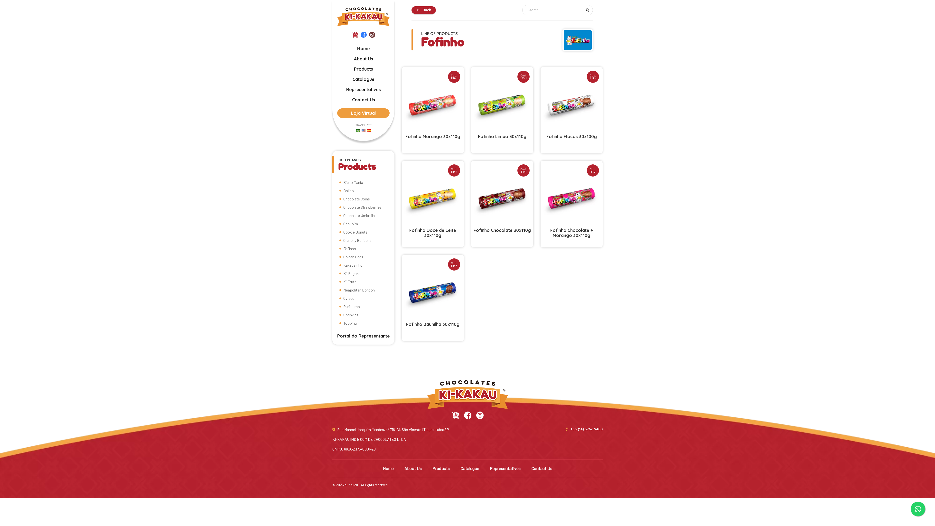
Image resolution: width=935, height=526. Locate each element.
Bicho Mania (353, 182)
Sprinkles (350, 314)
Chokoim (350, 223)
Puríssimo (351, 306)
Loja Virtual (363, 113)
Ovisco (349, 298)
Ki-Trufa (349, 281)
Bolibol (349, 190)
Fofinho (349, 248)
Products (363, 69)
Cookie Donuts (355, 232)
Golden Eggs (353, 256)
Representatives (363, 89)
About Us (363, 59)
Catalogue (363, 79)
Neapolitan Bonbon (359, 290)
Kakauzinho (353, 265)
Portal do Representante (363, 336)
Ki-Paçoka (352, 273)
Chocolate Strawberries (362, 207)
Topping (350, 323)
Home (363, 48)
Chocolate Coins (356, 199)
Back (426, 10)
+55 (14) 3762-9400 (586, 429)
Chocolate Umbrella (359, 215)
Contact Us (363, 100)
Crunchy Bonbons (357, 240)
